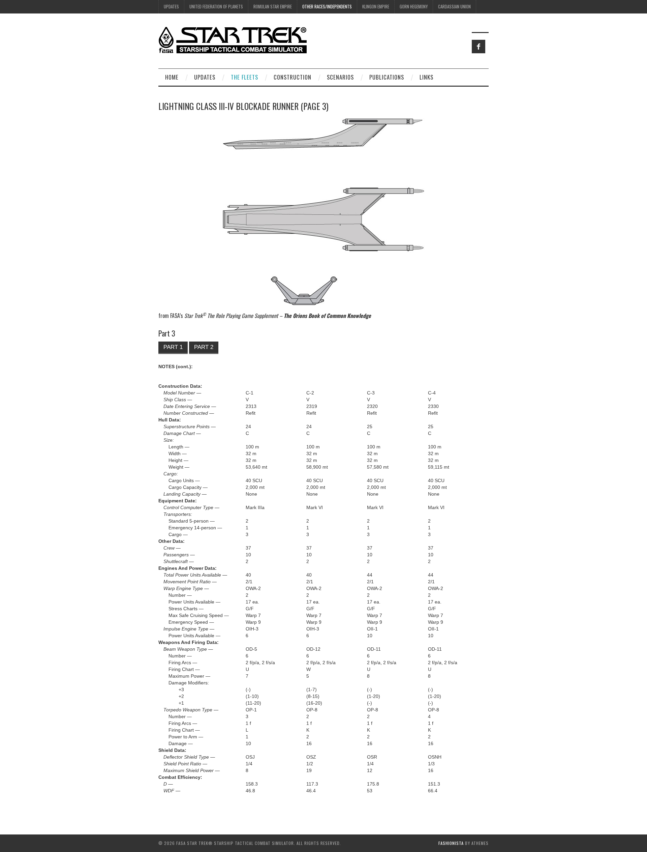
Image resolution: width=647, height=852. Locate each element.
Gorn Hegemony (414, 6)
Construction (292, 77)
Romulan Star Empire (272, 6)
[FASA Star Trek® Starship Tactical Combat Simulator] (232, 39)
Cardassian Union (454, 6)
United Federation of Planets (216, 6)
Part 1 (173, 347)
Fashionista (451, 843)
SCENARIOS (340, 77)
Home (172, 77)
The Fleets (244, 77)
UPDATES (171, 6)
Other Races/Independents (327, 6)
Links (426, 77)
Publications (386, 77)
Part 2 (203, 347)
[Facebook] (478, 46)
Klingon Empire (375, 6)
